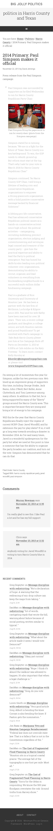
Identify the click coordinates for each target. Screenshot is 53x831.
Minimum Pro (30, 821)
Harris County (19, 470)
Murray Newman (25, 500)
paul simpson (16, 476)
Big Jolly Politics (26, 4)
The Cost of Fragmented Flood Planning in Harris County (30, 778)
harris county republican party (27, 473)
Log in (39, 824)
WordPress (29, 824)
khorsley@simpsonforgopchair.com (27, 358)
